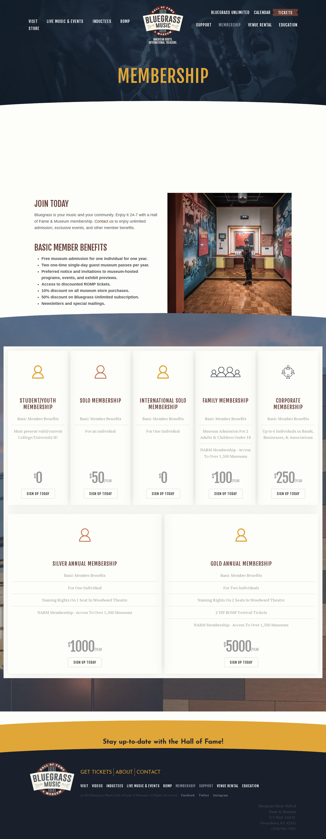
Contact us (104, 221)
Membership (186, 786)
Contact (149, 772)
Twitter (204, 795)
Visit (84, 786)
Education (250, 786)
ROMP (167, 786)
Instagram (220, 795)
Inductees (114, 786)
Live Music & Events (143, 786)
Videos (97, 786)
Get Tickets (96, 772)
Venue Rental (228, 786)
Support (206, 786)
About (124, 772)
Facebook (188, 795)
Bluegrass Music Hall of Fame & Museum (52, 779)
